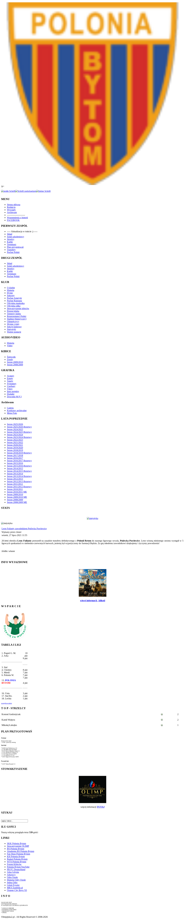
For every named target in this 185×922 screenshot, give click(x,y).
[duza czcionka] (8, 191)
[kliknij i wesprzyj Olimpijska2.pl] (15, 639)
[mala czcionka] (43, 191)
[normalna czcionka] (25, 191)
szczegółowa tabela (6, 703)
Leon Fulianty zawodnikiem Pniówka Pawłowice (24, 528)
